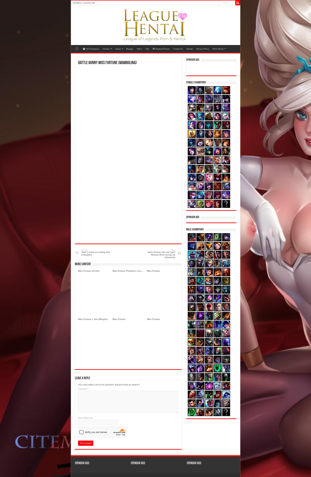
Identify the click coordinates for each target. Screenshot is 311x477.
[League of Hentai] (155, 24)
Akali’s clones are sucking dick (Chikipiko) (95, 252)
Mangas (129, 49)
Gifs (147, 49)
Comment (83, 389)
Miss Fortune (153, 270)
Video (139, 49)
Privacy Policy (202, 49)
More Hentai (218, 49)
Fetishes (106, 49)
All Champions (92, 49)
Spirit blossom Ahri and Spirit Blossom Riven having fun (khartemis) (161, 254)
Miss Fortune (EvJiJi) (88, 270)
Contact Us (178, 49)
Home (77, 48)
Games (118, 49)
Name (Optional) (85, 418)
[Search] (237, 2)
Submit (189, 49)
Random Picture (163, 49)
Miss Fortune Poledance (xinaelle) (129, 270)
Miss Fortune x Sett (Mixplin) (93, 319)
